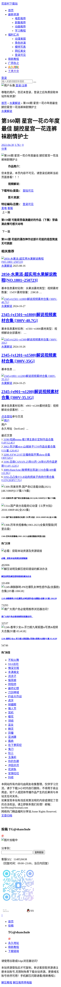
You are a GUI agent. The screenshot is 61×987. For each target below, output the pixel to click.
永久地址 (13, 943)
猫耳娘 (12, 680)
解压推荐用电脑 (22, 982)
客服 (10, 208)
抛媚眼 (12, 704)
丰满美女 (13, 672)
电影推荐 (20, 18)
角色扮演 (20, 42)
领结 (11, 720)
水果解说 (14, 103)
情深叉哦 (13, 668)
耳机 (11, 712)
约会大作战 (15, 696)
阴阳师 (12, 684)
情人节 (12, 708)
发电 (4, 208)
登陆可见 (28, 190)
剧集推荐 (20, 22)
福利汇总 (13, 34)
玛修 (11, 777)
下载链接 (13, 951)
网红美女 (20, 50)
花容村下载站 (9, 3)
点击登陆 (6, 416)
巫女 (11, 724)
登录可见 (20, 55)
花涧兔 (12, 769)
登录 (4, 77)
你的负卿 (13, 761)
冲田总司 (13, 765)
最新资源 (13, 14)
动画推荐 (20, 26)
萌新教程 (13, 59)
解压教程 (6, 982)
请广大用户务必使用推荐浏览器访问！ (17, 616)
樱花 (11, 716)
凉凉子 (12, 676)
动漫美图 (20, 38)
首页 (11, 10)
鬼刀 (11, 749)
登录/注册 (21, 85)
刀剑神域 (13, 692)
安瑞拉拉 (13, 773)
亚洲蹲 (12, 736)
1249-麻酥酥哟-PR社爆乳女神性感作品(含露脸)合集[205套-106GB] (29, 598)
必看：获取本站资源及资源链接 (14, 558)
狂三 (11, 753)
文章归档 (6, 815)
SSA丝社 (13, 664)
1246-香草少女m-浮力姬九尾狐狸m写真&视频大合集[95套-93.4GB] (29, 639)
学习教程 (20, 30)
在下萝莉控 (15, 745)
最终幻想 (13, 688)
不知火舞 (13, 660)
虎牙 (11, 700)
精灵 (11, 728)
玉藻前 (12, 757)
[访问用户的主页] (5, 420)
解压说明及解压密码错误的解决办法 (16, 576)
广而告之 (13, 63)
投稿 (11, 925)
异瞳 (11, 732)
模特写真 (20, 46)
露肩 (11, 741)
